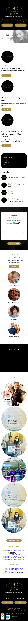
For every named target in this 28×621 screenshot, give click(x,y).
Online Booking (20, 20)
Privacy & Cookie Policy (9, 613)
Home (3, 38)
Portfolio (6, 160)
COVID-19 (6, 162)
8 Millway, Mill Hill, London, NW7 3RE (14, 16)
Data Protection (21, 615)
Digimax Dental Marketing (16, 609)
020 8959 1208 (7, 25)
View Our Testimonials (14, 243)
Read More (6, 75)
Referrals (7, 598)
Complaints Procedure (19, 613)
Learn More (14, 266)
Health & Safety (13, 615)
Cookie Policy (14, 616)
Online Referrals (7, 20)
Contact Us (20, 25)
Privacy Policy (23, 610)
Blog (7, 38)
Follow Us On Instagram (14, 540)
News (5, 164)
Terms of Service (14, 611)
